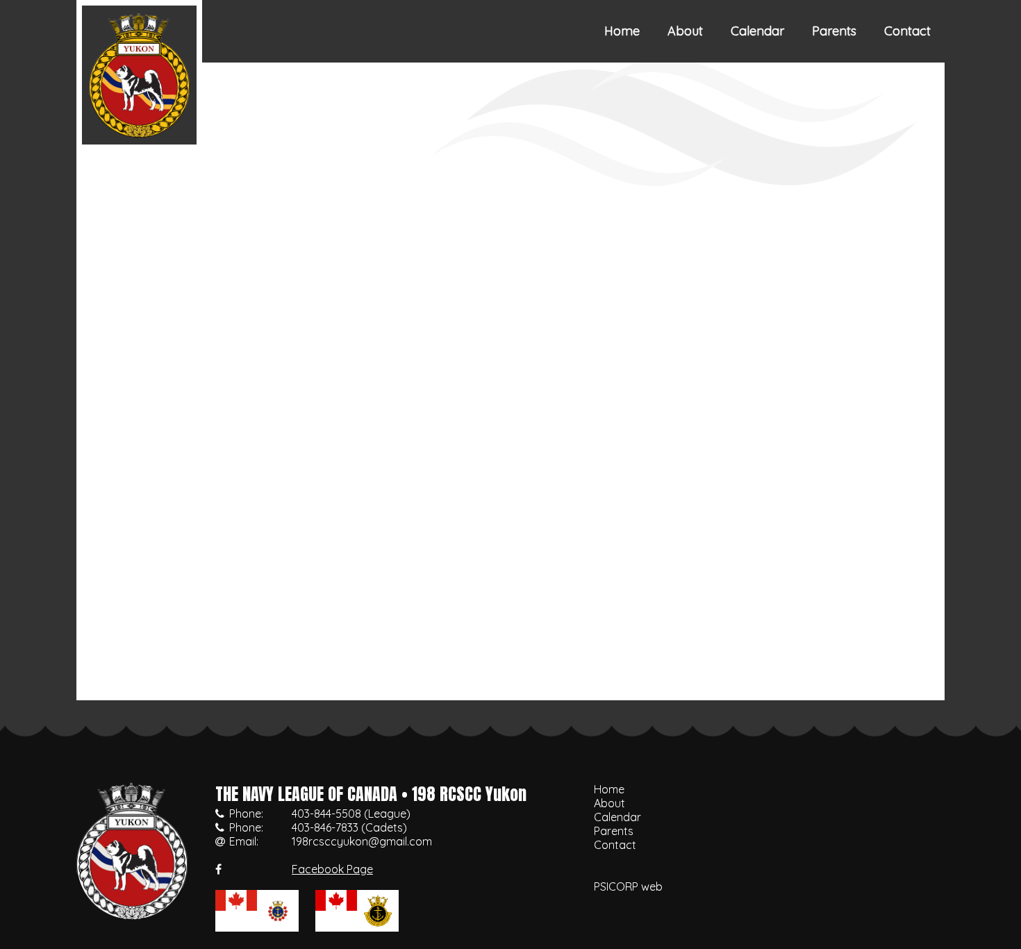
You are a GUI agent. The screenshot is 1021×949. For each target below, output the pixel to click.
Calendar (757, 31)
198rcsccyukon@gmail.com (362, 841)
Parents (834, 31)
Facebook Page (332, 869)
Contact (907, 31)
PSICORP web (628, 886)
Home (622, 31)
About (685, 31)
